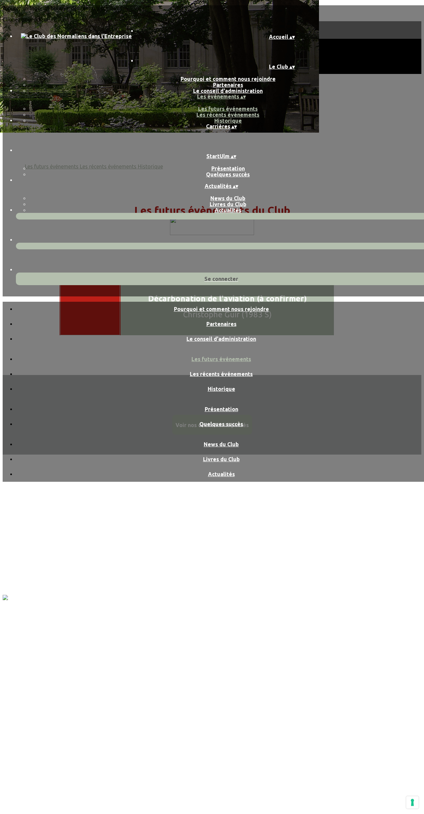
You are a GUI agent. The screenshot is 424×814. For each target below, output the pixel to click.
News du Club (227, 198)
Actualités (228, 210)
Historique (228, 121)
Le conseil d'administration (228, 91)
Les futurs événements (228, 109)
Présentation (228, 168)
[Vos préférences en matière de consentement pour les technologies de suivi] (412, 802)
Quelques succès (228, 174)
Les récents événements (227, 115)
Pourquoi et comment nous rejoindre (228, 79)
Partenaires (228, 85)
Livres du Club (228, 204)
